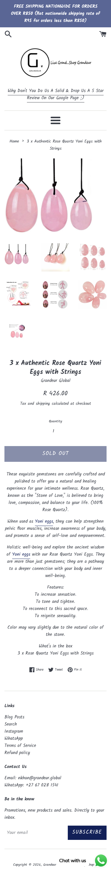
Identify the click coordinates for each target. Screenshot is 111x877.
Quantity (55, 421)
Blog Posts (14, 717)
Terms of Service (20, 745)
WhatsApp (13, 738)
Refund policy (17, 752)
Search (10, 724)
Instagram (13, 731)
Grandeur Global (55, 864)
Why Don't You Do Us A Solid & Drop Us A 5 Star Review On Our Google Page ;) (56, 94)
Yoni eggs (44, 521)
